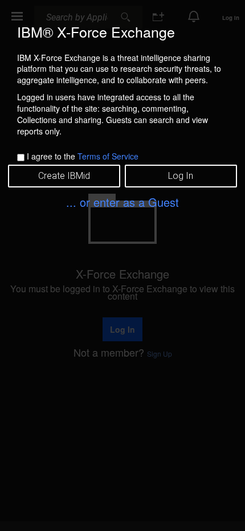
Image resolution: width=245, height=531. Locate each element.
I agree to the (82, 156)
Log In (180, 175)
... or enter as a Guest (122, 202)
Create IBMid (64, 175)
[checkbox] (20, 157)
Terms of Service (107, 156)
